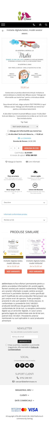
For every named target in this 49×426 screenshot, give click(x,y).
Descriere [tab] (7, 202)
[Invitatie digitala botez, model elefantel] (36, 248)
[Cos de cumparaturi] (40, 24)
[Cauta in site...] (46, 24)
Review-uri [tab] (9, 220)
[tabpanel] (24, 61)
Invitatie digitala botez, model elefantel (35, 262)
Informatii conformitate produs (15, 214)
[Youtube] (27, 365)
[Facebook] (17, 365)
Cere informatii (34, 161)
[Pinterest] (22, 365)
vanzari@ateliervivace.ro (26, 381)
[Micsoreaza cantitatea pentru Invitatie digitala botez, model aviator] (11, 148)
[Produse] (3, 25)
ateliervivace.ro (8, 283)
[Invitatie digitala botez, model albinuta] (13, 248)
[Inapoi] (2, 30)
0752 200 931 (25, 378)
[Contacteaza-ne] (34, 24)
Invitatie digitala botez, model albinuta (13, 262)
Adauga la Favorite (14, 161)
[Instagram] (32, 365)
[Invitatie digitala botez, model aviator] (24, 61)
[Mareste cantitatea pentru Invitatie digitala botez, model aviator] (18, 148)
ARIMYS (24, 33)
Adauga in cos (31, 148)
